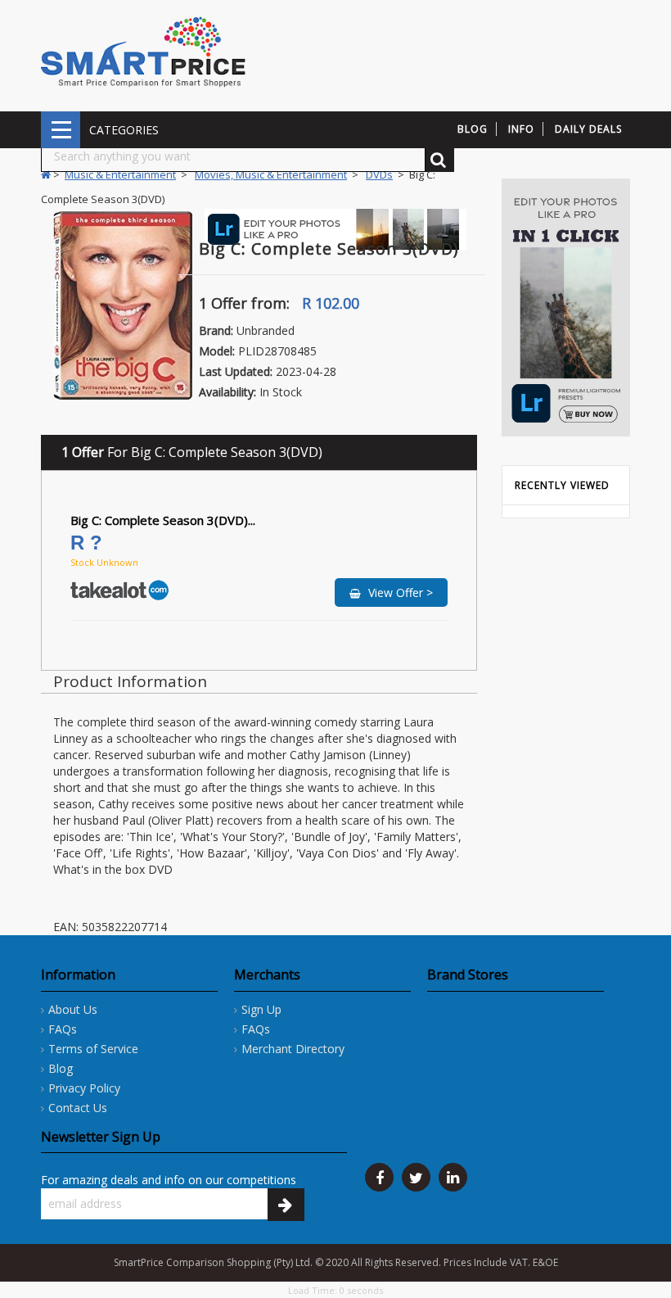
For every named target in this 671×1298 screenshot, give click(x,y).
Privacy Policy (84, 1088)
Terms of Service (93, 1048)
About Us (72, 1009)
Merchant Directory (293, 1048)
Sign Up (261, 1009)
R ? (89, 542)
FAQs (62, 1029)
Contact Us (77, 1107)
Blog (60, 1068)
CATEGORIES (60, 129)
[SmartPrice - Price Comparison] (143, 51)
